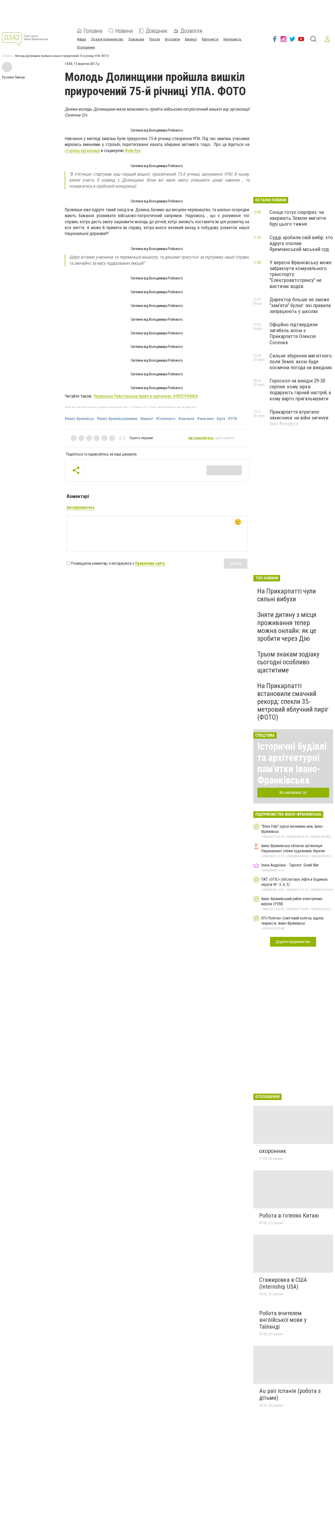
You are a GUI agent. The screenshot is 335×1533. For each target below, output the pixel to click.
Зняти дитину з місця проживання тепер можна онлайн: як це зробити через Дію (286, 626)
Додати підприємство (107, 39)
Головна (93, 30)
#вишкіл (146, 419)
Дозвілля (191, 30)
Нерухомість (232, 39)
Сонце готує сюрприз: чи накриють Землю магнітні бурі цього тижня (298, 218)
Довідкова (136, 39)
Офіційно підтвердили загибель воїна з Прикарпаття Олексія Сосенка (294, 333)
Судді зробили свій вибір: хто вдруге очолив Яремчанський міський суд (301, 243)
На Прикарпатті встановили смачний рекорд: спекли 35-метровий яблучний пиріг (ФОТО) (293, 701)
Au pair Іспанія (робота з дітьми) (290, 1394)
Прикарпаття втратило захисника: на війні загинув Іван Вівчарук (299, 418)
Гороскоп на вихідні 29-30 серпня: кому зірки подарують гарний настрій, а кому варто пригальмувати (300, 389)
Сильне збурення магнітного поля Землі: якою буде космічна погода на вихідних (301, 361)
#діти (221, 419)
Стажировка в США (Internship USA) (283, 1283)
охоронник (272, 1151)
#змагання (205, 419)
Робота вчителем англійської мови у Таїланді (283, 1320)
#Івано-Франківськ (79, 419)
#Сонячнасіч (165, 419)
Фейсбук (133, 150)
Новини (124, 30)
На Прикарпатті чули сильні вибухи (286, 595)
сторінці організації (82, 150)
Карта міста (210, 39)
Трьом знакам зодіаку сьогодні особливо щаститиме (288, 662)
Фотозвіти (172, 39)
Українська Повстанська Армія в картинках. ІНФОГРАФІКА (145, 396)
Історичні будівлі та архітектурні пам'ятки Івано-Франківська (292, 763)
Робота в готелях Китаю (289, 1215)
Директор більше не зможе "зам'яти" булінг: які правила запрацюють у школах (300, 305)
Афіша (81, 39)
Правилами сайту (150, 563)
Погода (154, 39)
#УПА (232, 419)
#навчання (186, 419)
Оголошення (86, 47)
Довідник (157, 30)
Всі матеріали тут (293, 792)
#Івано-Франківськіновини (117, 419)
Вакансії (191, 39)
